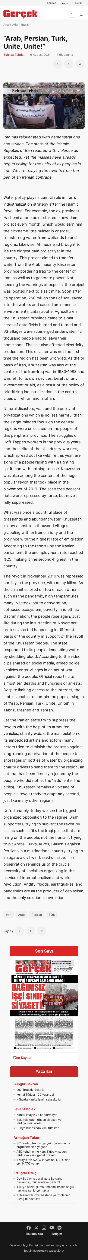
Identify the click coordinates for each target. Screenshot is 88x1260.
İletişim (56, 1234)
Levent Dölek (24, 1109)
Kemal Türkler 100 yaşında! (35, 1094)
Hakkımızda (34, 1234)
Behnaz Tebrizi (13, 54)
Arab (21, 914)
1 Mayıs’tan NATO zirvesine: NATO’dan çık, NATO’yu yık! (43, 1161)
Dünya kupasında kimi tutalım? (37, 1128)
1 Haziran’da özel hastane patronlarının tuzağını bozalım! (43, 1197)
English (52, 2)
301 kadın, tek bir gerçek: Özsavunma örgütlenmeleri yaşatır (43, 1145)
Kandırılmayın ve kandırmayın (36, 1114)
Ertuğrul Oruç (24, 1173)
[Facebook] (28, 1228)
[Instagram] (44, 1228)
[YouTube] (52, 1228)
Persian (37, 914)
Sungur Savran (25, 1084)
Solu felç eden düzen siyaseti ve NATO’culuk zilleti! (39, 1121)
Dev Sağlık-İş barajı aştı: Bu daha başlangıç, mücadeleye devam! (39, 1180)
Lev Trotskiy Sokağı (30, 1089)
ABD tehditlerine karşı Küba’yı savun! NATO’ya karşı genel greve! (41, 1153)
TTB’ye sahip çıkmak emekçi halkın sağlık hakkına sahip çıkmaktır (45, 1188)
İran (8, 914)
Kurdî (78, 2)
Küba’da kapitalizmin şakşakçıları (39, 1099)
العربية (65, 2)
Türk (52, 914)
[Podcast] (59, 1228)
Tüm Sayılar (22, 1057)
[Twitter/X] (36, 1228)
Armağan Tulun (26, 1137)
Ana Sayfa (10, 24)
